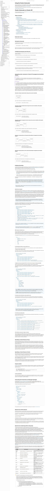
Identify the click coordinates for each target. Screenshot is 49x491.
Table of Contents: (5, 20)
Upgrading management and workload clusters (4, 9)
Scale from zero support (5, 44)
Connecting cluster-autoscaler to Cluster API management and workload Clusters (6, 26)
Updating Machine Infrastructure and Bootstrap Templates (5, 15)
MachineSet (32, 167)
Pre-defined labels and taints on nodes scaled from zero (22, 246)
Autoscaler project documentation (19, 8)
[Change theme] (13, 1)
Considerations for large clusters (23, 224)
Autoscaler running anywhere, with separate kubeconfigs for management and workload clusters (6, 38)
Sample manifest (18, 363)
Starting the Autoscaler (5, 22)
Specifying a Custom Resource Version (6, 48)
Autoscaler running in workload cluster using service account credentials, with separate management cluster (6, 30)
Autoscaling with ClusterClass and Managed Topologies (6, 51)
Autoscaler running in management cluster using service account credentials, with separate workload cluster (6, 34)
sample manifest (18, 365)
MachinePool (41, 167)
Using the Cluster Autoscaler (22, 3)
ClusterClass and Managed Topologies (24, 381)
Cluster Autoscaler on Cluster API (23, 10)
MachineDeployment (36, 167)
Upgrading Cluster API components (5, 12)
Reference (1, 65)
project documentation (27, 6)
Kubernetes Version (5, 21)
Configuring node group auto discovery (6, 23)
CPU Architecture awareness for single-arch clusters (25, 28)
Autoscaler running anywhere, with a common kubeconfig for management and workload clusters (6, 41)
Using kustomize (3, 11)
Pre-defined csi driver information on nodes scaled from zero (23, 295)
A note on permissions (20, 31)
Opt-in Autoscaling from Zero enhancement (26, 191)
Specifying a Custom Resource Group (6, 46)
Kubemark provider (24, 235)
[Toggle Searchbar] (14, 1)
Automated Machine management (3, 17)
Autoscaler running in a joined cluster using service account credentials (6, 28)
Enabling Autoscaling (5, 43)
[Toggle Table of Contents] (11, 1)
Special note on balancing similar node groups (5, 53)
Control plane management (4, 13)
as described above (37, 406)
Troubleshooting (2, 64)
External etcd (3, 10)
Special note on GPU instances (6, 52)
